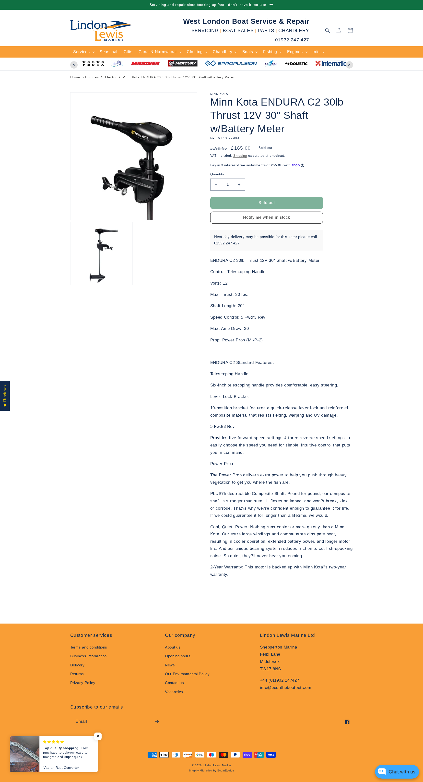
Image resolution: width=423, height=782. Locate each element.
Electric (111, 77)
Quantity (217, 174)
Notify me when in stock (266, 217)
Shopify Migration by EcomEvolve (211, 770)
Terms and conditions (88, 647)
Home (75, 77)
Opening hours (177, 656)
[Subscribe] (156, 721)
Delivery (77, 665)
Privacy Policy (82, 683)
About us (172, 647)
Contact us (174, 683)
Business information (88, 656)
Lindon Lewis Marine (217, 765)
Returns (77, 674)
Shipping (240, 155)
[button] (327, 30)
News (170, 665)
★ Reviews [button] (4, 396)
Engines (92, 77)
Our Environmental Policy (187, 674)
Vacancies (174, 692)
